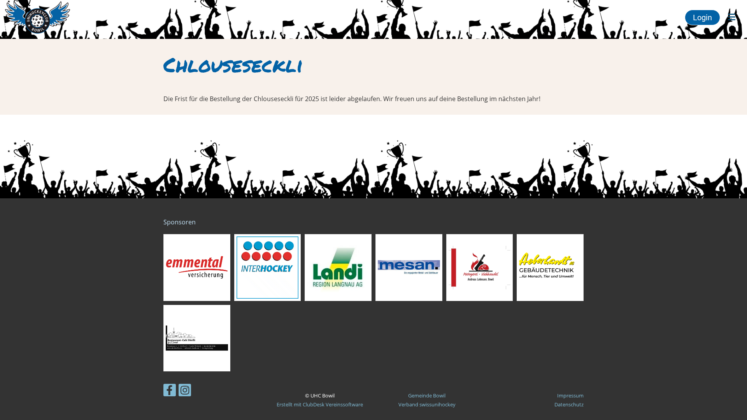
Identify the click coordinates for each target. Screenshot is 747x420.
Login (702, 17)
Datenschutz (569, 404)
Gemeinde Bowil (426, 395)
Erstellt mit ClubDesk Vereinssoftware (320, 404)
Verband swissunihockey (427, 404)
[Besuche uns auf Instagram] (185, 391)
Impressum (570, 395)
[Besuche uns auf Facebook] (169, 391)
